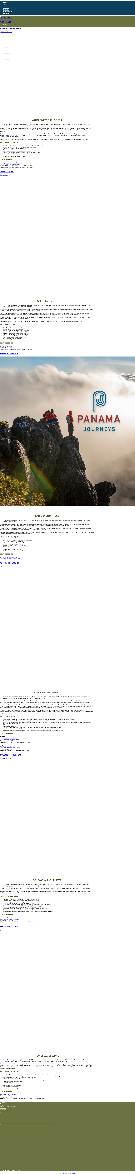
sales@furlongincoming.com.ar (11, 739)
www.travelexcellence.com (9, 1094)
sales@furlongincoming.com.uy (12, 747)
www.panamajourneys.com (10, 557)
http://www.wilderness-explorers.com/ (12, 163)
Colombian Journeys (10, 755)
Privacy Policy (3, 1109)
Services (6, 6)
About (5, 4)
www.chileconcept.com (9, 346)
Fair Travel (5, 22)
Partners (6, 10)
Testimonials (7, 12)
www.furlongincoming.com (10, 738)
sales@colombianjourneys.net (11, 919)
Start (5, 2)
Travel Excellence (9, 926)
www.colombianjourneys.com (10, 917)
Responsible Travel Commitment (8, 1106)
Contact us (2, 1105)
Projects (6, 8)
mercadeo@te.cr (8, 1096)
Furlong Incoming (9, 563)
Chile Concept (7, 171)
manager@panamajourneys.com (12, 558)
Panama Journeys (9, 353)
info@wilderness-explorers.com (12, 164)
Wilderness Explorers (11, 28)
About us (2, 1103)
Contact (6, 14)
